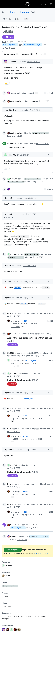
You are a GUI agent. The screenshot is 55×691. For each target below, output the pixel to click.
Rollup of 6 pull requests (22, 380)
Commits (28, 54)
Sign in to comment (42, 553)
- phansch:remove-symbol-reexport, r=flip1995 (24, 323)
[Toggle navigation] (4, 4)
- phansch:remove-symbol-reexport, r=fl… (25, 363)
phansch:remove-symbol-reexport (33, 45)
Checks (42, 54)
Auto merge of (16, 321)
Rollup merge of (17, 361)
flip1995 (10, 143)
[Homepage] (27, 4)
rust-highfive (16, 101)
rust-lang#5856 (31, 361)
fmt (12, 189)
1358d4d (50, 416)
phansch (12, 61)
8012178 (50, 512)
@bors (7, 271)
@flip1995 (8, 223)
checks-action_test (25, 399)
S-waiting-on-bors (32, 254)
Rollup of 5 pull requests (22, 472)
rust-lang (10, 12)
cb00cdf (50, 93)
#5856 (25, 321)
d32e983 (50, 321)
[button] (49, 61)
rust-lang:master (10, 45)
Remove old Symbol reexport (22, 93)
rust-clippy (23, 12)
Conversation (12, 54)
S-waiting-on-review (40, 133)
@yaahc (9, 116)
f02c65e (50, 492)
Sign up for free (12, 550)
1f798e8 (50, 436)
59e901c (50, 361)
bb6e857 (50, 189)
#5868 (25, 492)
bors (4, 41)
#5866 (25, 416)
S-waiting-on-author (32, 179)
